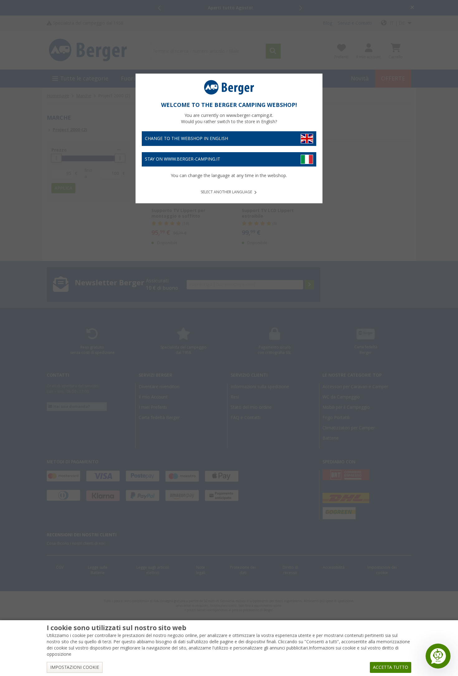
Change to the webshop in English (186, 138)
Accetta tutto (390, 667)
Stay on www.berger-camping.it (182, 159)
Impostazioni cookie (74, 667)
